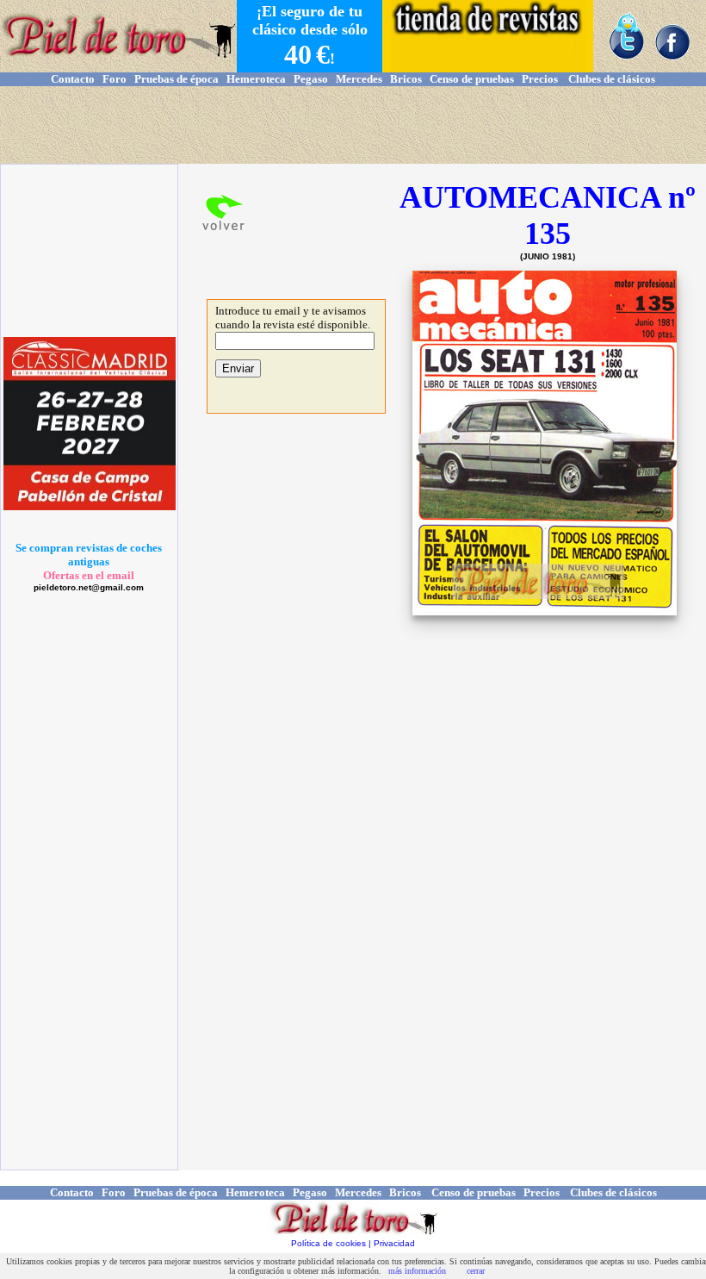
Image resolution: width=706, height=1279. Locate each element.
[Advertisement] (353, 125)
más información (417, 1271)
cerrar (476, 1271)
